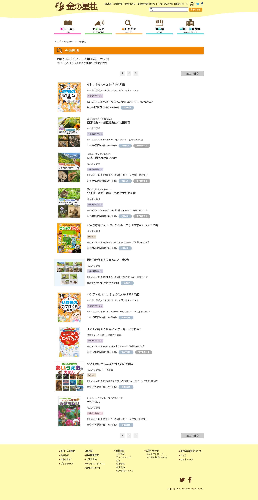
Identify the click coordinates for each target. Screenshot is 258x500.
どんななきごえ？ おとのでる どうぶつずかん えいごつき (123, 225)
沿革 (118, 460)
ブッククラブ (67, 463)
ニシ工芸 (106, 369)
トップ (57, 41)
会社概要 (108, 4)
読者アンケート (181, 4)
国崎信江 (112, 335)
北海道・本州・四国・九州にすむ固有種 (111, 193)
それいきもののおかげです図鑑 (106, 84)
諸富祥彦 (91, 335)
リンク (184, 455)
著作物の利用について (146, 4)
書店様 (89, 451)
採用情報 (120, 464)
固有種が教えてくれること (99, 118)
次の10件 (191, 73)
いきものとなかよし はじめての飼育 (105, 398)
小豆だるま (124, 90)
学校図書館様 (92, 455)
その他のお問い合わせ (156, 457)
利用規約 (120, 467)
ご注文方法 (118, 4)
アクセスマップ (123, 457)
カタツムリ (94, 401)
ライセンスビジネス (165, 4)
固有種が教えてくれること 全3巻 (108, 259)
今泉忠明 (91, 90)
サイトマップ (187, 459)
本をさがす (196, 9)
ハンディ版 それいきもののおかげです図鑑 (113, 294)
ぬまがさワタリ (109, 90)
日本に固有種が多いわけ (102, 157)
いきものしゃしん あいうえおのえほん (110, 363)
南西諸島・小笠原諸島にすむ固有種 (108, 122)
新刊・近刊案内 (68, 451)
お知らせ (65, 455)
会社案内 (120, 450)
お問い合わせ (130, 4)
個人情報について (124, 470)
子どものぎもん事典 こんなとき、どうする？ (114, 329)
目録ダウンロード (154, 454)
